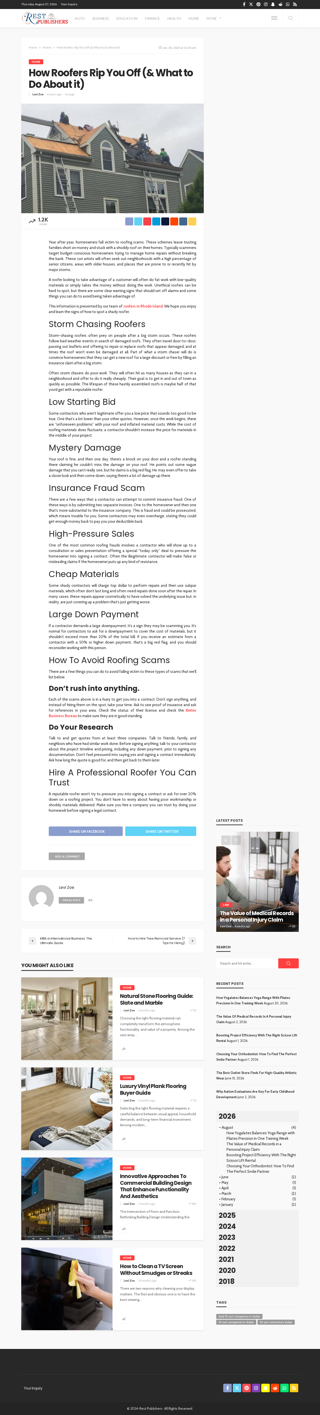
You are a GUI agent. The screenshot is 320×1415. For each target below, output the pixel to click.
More (211, 18)
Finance (152, 18)
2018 (227, 1281)
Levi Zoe (38, 94)
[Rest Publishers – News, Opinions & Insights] (44, 18)
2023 (227, 1237)
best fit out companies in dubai (239, 1316)
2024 (227, 1226)
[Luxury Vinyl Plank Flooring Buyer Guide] (66, 1108)
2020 (227, 1270)
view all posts (71, 900)
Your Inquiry (69, 4)
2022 (227, 1248)
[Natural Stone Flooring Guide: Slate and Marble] (66, 1018)
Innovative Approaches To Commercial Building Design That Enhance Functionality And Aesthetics (156, 1186)
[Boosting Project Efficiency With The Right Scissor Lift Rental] (257, 882)
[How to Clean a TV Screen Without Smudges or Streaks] (66, 1289)
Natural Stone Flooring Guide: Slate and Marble (157, 999)
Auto (80, 18)
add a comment (67, 856)
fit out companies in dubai (236, 1322)
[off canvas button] (274, 18)
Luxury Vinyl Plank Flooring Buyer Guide (153, 1089)
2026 (227, 1116)
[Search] (290, 18)
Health (174, 18)
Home (193, 18)
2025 (227, 1215)
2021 (226, 1259)
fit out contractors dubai (276, 1322)
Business (100, 18)
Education (127, 18)
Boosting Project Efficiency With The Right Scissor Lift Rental (253, 913)
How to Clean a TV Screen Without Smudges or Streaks (156, 1269)
